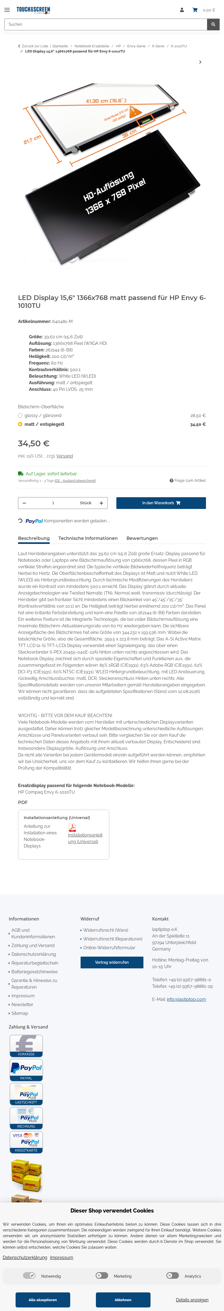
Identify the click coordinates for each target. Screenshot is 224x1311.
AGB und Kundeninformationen (33, 933)
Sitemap (19, 1013)
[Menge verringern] (24, 503)
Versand (64, 456)
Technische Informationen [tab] (88, 538)
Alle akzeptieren (43, 1300)
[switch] (29, 1275)
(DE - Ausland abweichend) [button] (75, 481)
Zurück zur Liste (35, 46)
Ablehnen (123, 1300)
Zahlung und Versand (33, 945)
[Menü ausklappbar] (7, 7)
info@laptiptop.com (186, 999)
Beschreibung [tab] (34, 538)
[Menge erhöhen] (101, 503)
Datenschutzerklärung (33, 954)
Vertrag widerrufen (112, 962)
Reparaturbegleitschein (34, 963)
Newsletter (22, 1004)
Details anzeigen (192, 1300)
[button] (182, 10)
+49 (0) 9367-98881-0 (190, 979)
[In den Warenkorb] (22, 80)
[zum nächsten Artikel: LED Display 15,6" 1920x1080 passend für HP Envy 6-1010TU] (200, 62)
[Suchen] (213, 24)
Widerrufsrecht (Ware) (105, 930)
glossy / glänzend (115, 415)
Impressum (23, 995)
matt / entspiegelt (115, 424)
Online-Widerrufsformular (109, 947)
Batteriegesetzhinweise (34, 971)
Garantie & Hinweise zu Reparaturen (34, 984)
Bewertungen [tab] (142, 538)
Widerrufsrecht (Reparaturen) (112, 939)
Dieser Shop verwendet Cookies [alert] (112, 1210)
